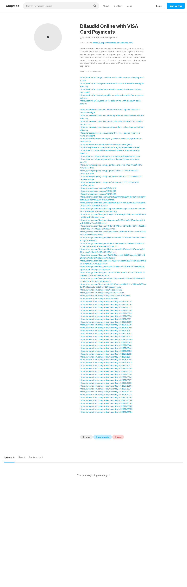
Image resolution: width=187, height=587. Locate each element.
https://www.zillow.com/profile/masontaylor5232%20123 (106, 409)
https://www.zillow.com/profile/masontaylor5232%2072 (105, 392)
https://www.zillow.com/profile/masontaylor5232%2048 (105, 345)
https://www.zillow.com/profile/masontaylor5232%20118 (106, 403)
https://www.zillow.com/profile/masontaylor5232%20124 (106, 412)
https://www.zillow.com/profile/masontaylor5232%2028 (105, 310)
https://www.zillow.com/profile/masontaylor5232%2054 (105, 357)
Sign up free (176, 6)
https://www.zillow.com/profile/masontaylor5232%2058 (105, 368)
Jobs (129, 6)
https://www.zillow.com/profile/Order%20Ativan (102, 293)
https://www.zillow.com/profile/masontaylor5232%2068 (105, 383)
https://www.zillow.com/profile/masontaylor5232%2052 (105, 354)
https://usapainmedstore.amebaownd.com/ (113, 42)
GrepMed (12, 6)
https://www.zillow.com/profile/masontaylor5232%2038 (105, 322)
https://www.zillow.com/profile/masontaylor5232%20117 (106, 400)
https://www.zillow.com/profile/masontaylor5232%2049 (105, 348)
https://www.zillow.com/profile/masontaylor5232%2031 (105, 319)
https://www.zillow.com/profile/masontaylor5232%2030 (106, 316)
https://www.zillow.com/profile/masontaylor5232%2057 (105, 365)
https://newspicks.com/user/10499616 (98, 188)
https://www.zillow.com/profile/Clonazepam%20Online (105, 295)
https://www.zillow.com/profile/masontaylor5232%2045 (105, 342)
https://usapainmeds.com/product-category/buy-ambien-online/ (110, 147)
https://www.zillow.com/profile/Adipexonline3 (101, 290)
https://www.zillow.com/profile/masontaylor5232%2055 (105, 359)
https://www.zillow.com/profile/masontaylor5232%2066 (105, 377)
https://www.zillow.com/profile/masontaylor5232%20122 (106, 406)
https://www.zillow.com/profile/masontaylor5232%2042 (105, 333)
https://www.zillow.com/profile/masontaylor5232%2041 (105, 330)
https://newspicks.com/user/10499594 (98, 194)
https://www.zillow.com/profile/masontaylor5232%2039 (105, 324)
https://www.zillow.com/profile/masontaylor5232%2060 (106, 374)
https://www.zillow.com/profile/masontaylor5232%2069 (105, 386)
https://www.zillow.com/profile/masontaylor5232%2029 (105, 313)
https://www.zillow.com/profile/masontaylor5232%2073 (105, 394)
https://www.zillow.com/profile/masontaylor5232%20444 (106, 339)
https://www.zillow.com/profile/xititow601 (99, 298)
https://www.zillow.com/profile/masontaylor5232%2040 (106, 327)
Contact (118, 6)
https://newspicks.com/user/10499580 (98, 191)
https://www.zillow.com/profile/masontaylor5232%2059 (105, 371)
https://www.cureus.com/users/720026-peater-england (106, 144)
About (106, 6)
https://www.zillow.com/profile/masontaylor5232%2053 (105, 362)
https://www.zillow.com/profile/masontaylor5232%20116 (106, 397)
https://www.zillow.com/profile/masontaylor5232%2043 (105, 336)
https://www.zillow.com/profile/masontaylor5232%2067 (105, 380)
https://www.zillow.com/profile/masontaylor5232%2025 (105, 301)
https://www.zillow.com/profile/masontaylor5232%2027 (105, 307)
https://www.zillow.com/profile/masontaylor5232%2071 (105, 389)
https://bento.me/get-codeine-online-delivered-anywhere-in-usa (110, 156)
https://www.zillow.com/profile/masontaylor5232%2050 (106, 351)
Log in (159, 6)
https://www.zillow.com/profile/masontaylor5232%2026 (105, 304)
